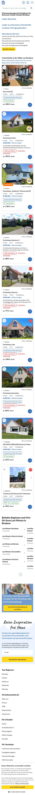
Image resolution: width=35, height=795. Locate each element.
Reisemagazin (7, 731)
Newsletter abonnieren (17, 659)
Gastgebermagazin (8, 752)
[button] (32, 2)
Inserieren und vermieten (11, 749)
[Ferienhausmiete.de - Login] (28, 2)
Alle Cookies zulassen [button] (17, 787)
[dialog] (17, 779)
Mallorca (5, 682)
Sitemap (5, 689)
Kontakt (5, 739)
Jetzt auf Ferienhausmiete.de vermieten (17, 608)
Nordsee (5, 674)
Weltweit (5, 685)
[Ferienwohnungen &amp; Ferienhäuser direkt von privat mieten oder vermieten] (3, 2)
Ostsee (4, 678)
